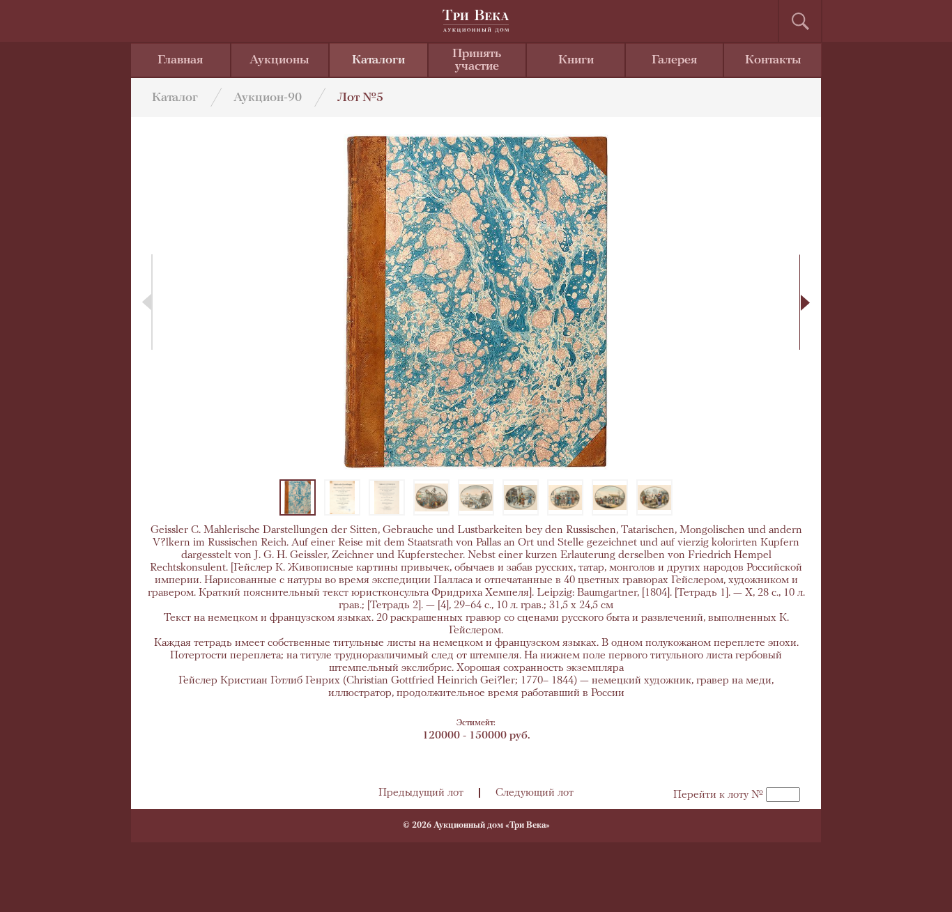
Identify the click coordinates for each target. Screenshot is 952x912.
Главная (180, 60)
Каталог (175, 98)
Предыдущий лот (420, 792)
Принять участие (476, 60)
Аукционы (279, 60)
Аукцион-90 (267, 98)
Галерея (674, 60)
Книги (576, 60)
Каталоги (378, 60)
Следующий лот (535, 792)
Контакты (773, 60)
